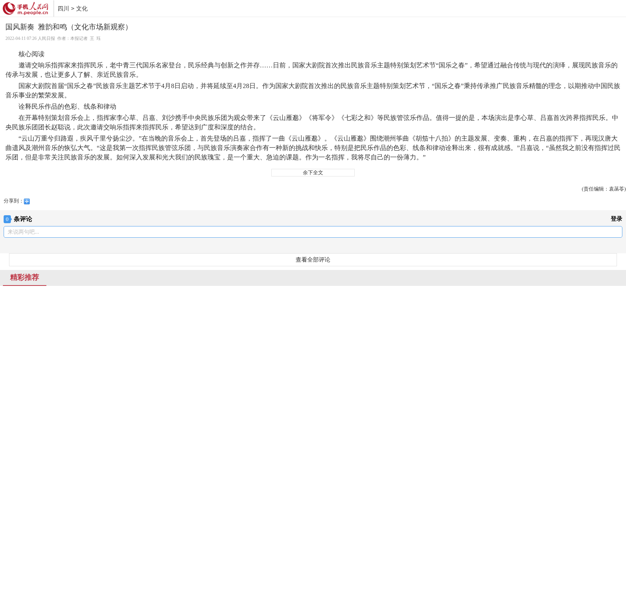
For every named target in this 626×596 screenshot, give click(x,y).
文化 (82, 8)
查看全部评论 (313, 260)
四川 (63, 8)
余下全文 (313, 172)
